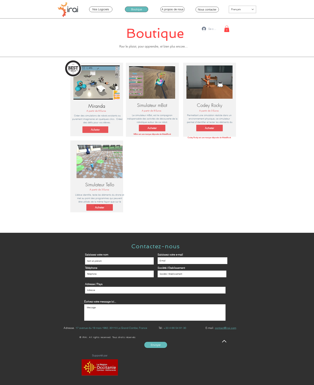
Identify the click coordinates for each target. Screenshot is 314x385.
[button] (136, 9)
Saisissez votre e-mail (170, 254)
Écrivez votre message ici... (100, 301)
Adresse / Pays (94, 284)
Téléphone (91, 267)
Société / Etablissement (171, 267)
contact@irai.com (225, 328)
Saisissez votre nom (96, 254)
